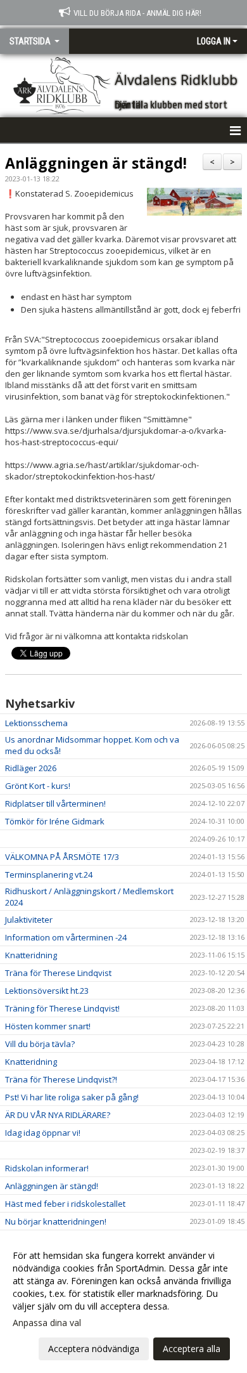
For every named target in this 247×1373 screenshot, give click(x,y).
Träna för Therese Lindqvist (58, 973)
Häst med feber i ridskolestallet (65, 1203)
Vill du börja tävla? (40, 1044)
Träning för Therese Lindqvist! (62, 1008)
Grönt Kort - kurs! (37, 785)
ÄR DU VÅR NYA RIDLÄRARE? (57, 1115)
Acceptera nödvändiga (93, 1349)
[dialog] (123, 1301)
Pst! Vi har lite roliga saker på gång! (72, 1097)
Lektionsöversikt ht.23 (47, 990)
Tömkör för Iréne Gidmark (54, 821)
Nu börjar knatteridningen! (55, 1221)
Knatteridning (31, 955)
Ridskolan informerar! (47, 1168)
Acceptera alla (191, 1349)
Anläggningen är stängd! (96, 163)
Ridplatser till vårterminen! (55, 803)
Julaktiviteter (29, 919)
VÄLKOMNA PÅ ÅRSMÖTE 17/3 (62, 856)
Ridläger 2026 (30, 768)
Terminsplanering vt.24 (48, 874)
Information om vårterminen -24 (66, 937)
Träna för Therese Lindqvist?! (61, 1079)
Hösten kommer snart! (48, 1026)
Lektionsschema (36, 723)
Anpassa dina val (47, 1323)
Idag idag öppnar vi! (42, 1132)
